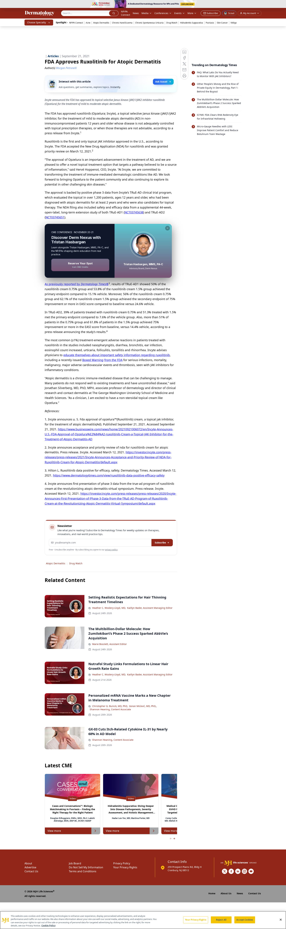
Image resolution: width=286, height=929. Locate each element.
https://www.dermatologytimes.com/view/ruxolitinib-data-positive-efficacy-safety (109, 475)
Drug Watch (171, 22)
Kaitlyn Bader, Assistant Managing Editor (149, 607)
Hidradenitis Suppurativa (191, 22)
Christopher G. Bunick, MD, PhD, (110, 706)
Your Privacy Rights (125, 867)
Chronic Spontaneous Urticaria (149, 22)
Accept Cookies (244, 919)
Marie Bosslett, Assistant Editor (109, 644)
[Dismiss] (167, 228)
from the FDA (113, 360)
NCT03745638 (133, 212)
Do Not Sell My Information (86, 867)
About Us (226, 893)
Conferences (161, 13)
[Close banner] (281, 4)
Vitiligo (234, 22)
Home (211, 893)
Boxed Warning (92, 360)
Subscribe (160, 542)
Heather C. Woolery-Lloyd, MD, (109, 607)
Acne (88, 22)
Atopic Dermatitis (101, 22)
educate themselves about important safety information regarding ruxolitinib (116, 355)
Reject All (221, 919)
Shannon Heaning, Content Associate (110, 709)
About (28, 863)
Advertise (30, 867)
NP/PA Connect (125, 13)
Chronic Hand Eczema (122, 22)
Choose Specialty (36, 22)
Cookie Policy (48, 925)
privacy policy (111, 549)
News (136, 13)
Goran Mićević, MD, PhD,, (143, 706)
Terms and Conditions (82, 871)
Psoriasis (210, 22)
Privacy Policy (121, 863)
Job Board (75, 863)
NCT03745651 (55, 217)
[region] (143, 920)
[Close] (280, 919)
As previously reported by (77, 284)
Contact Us (31, 871)
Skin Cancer (222, 22)
